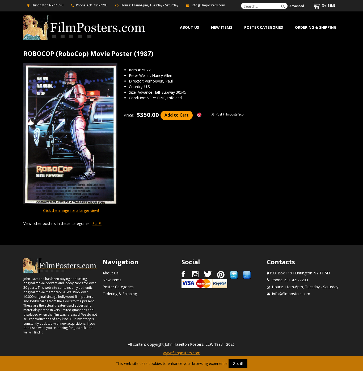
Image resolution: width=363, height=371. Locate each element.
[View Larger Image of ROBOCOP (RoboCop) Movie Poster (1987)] (70, 135)
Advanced (296, 6)
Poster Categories (263, 27)
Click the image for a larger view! (71, 210)
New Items (221, 27)
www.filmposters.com (181, 352)
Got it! (238, 363)
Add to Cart (176, 115)
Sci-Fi (97, 223)
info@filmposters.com (208, 5)
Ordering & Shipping (315, 27)
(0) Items (328, 5)
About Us (111, 272)
